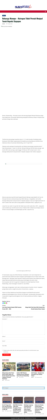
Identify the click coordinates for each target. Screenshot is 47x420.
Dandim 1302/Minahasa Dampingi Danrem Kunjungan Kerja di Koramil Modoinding (23, 374)
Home (5, 369)
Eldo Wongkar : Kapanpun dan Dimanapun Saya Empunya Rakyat (37, 374)
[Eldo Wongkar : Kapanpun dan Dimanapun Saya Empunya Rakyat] (38, 366)
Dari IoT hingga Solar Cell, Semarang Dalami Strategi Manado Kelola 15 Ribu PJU (7, 407)
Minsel (4, 15)
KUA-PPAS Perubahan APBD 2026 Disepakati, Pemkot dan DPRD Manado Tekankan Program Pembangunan (17, 408)
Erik (3, 380)
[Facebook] (3, 303)
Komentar (4, 319)
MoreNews (27, 418)
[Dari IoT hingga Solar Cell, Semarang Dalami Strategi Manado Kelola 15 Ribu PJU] (7, 400)
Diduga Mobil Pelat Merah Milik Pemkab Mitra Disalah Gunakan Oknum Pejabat (35, 307)
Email (3, 341)
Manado (8, 401)
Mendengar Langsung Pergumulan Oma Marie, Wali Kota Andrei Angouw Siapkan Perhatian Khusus (28, 408)
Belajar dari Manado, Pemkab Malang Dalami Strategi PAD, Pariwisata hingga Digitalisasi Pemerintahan (39, 408)
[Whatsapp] (5, 303)
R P (17, 377)
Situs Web (4, 345)
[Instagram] (6, 303)
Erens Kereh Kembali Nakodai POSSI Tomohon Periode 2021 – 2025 (11, 307)
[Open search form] (45, 11)
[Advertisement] (9, 1)
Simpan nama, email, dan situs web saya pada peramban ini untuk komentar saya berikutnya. (21, 351)
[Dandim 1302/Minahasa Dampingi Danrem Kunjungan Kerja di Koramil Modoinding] (23, 366)
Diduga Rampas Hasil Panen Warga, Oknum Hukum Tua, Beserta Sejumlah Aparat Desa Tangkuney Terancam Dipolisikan (8, 375)
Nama (4, 336)
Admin (3, 23)
